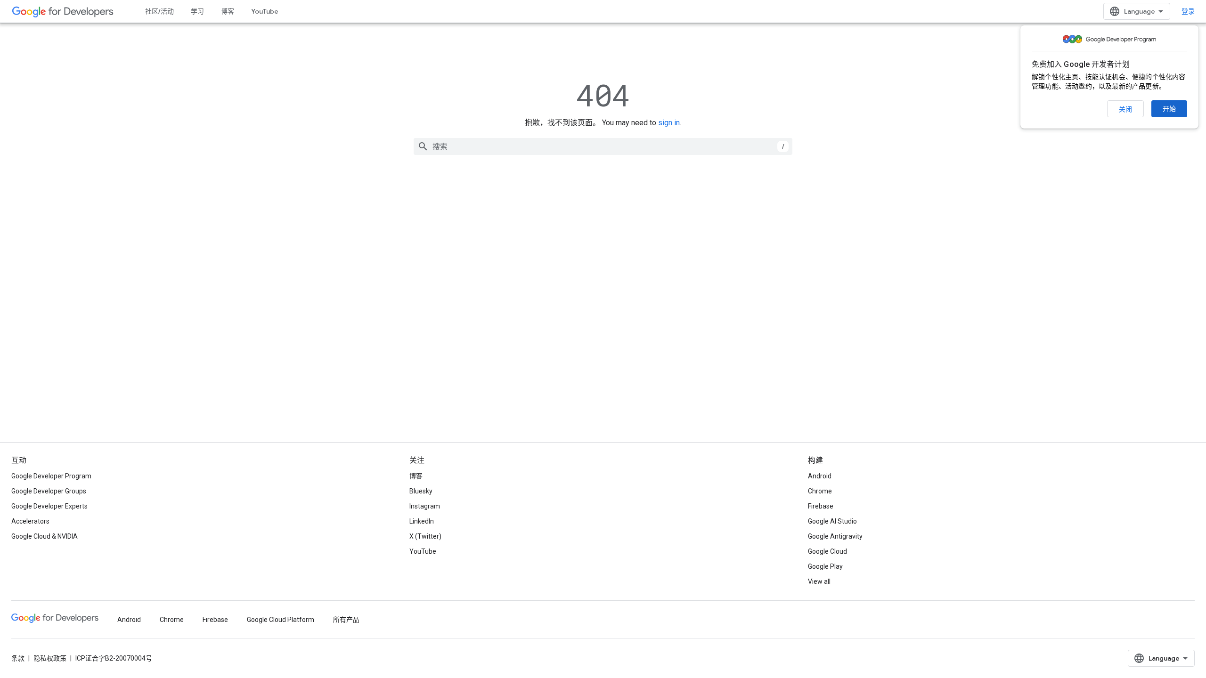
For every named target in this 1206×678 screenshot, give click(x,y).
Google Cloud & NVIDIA (44, 536)
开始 (1169, 109)
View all (819, 581)
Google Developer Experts (49, 506)
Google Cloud (827, 551)
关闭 (1125, 109)
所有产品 (346, 619)
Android (819, 476)
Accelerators (30, 521)
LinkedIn (421, 521)
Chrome (820, 491)
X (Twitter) (425, 536)
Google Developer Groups (48, 491)
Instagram (424, 506)
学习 (197, 11)
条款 (17, 658)
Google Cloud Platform (280, 619)
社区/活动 (159, 11)
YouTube (264, 11)
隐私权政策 (49, 658)
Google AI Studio (832, 521)
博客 (227, 11)
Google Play (825, 566)
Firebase (820, 506)
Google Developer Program (51, 476)
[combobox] (603, 146)
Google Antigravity (835, 536)
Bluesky (420, 491)
